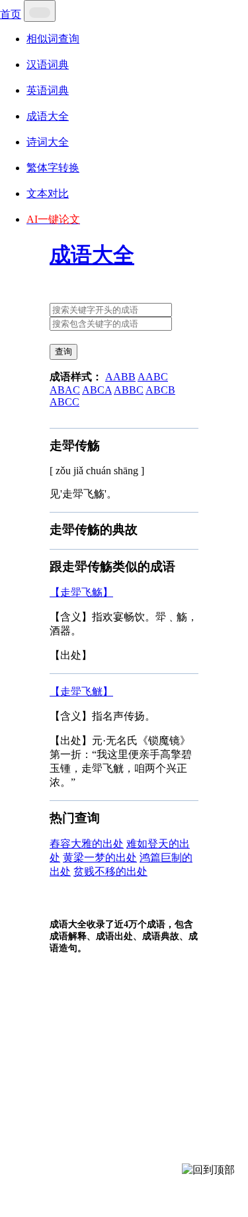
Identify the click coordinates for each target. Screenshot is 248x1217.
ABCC (64, 401)
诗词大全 (47, 141)
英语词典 (47, 90)
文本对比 (47, 193)
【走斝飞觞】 (81, 592)
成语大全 (47, 116)
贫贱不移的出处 (110, 871)
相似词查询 (52, 38)
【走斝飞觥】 (81, 691)
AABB (120, 376)
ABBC (129, 390)
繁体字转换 (52, 167)
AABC (153, 376)
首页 (10, 14)
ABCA (97, 390)
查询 (63, 352)
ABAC (65, 390)
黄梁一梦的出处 (100, 857)
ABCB (160, 390)
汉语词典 (47, 64)
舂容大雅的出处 (87, 843)
